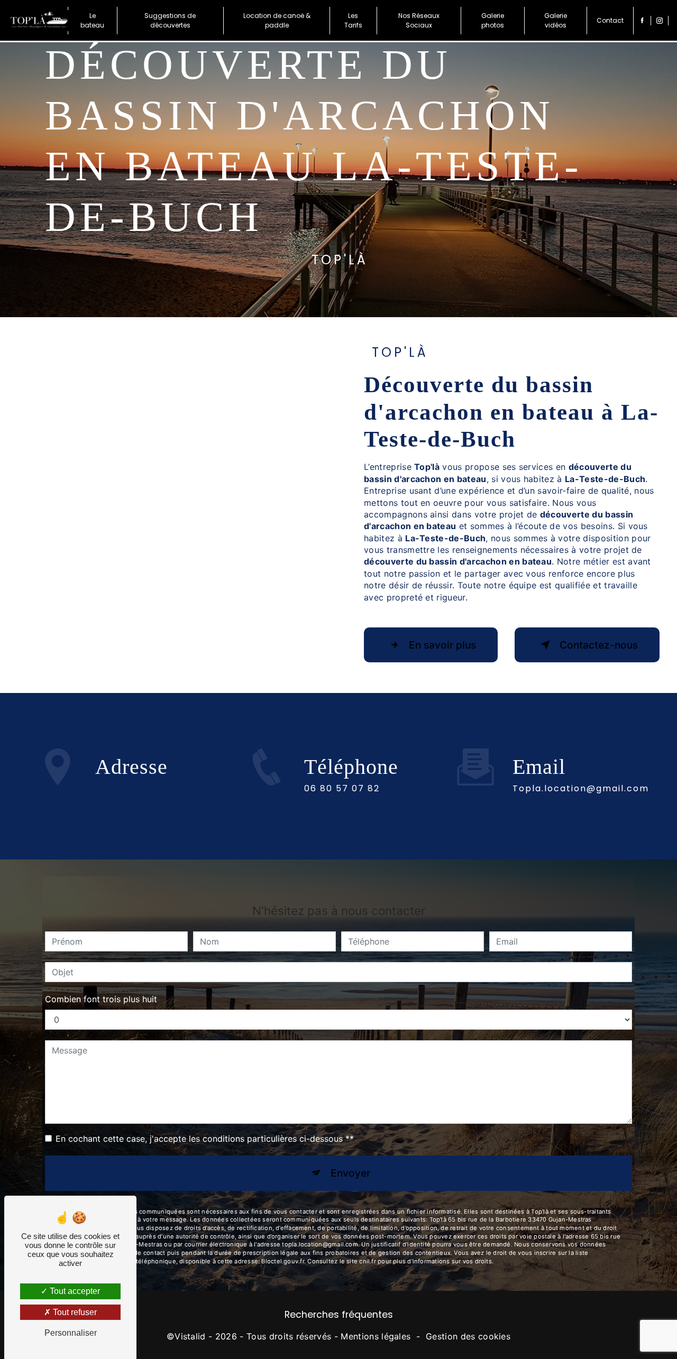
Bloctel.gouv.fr (282, 1261)
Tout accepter (74, 1291)
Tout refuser (74, 1312)
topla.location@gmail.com (581, 788)
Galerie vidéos (555, 20)
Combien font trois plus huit (101, 999)
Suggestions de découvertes (170, 20)
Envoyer (350, 1173)
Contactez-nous (599, 645)
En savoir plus (442, 645)
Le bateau (92, 20)
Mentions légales (375, 1336)
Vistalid (190, 1336)
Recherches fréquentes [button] (339, 1314)
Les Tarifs (353, 20)
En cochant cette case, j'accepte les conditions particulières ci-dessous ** (205, 1138)
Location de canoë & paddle (276, 20)
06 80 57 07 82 (342, 788)
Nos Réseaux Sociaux (419, 20)
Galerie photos (492, 20)
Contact (610, 20)
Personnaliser (70, 1332)
